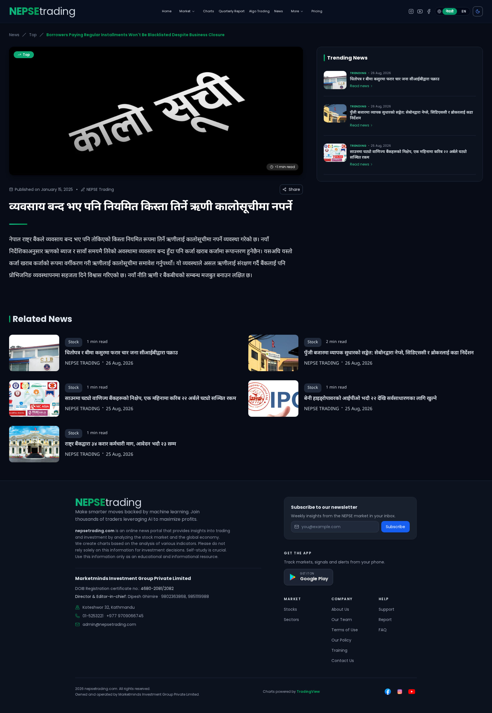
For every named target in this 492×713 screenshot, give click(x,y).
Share (294, 189)
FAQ (383, 630)
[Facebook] (428, 11)
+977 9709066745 (125, 616)
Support (386, 609)
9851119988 (198, 596)
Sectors (291, 619)
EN (464, 11)
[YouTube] (420, 11)
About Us (340, 609)
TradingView (308, 691)
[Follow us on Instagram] (400, 692)
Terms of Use (344, 630)
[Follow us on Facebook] (388, 692)
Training (339, 650)
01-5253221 (93, 616)
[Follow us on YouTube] (412, 692)
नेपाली (450, 11)
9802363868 (173, 596)
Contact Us (342, 660)
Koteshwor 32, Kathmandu (109, 607)
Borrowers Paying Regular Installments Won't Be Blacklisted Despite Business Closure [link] (135, 35)
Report (385, 619)
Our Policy (341, 640)
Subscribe (395, 527)
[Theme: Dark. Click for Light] (478, 11)
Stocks (290, 609)
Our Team (341, 619)
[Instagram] (411, 11)
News (14, 35)
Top (33, 35)
